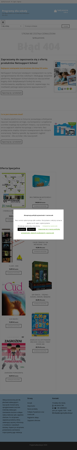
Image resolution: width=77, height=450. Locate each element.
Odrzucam (31, 229)
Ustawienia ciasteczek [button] (50, 226)
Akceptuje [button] (22, 229)
